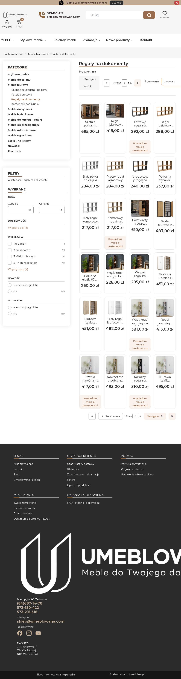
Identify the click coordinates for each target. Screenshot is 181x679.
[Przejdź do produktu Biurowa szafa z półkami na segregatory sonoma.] (90, 307)
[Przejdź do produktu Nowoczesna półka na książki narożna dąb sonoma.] (115, 365)
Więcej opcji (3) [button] (18, 227)
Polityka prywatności (133, 464)
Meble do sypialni (20, 109)
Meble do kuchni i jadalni (25, 119)
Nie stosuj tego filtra (25, 285)
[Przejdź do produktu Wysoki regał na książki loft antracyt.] (140, 261)
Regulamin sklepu (132, 469)
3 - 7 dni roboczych (25, 262)
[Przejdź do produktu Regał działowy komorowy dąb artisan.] (165, 111)
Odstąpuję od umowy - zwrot (31, 518)
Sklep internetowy (55, 674)
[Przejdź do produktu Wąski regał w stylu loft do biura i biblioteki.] (115, 262)
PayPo (71, 479)
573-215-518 (27, 612)
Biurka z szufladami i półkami (29, 89)
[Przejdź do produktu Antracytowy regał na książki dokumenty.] (140, 166)
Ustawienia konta (24, 508)
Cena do (44, 203)
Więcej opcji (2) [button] (18, 269)
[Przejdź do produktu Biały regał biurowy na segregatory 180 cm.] (115, 307)
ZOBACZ (116, 3)
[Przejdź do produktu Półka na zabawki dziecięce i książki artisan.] (165, 166)
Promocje (14, 151)
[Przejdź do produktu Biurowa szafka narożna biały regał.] (165, 365)
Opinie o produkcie (78, 485)
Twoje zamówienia (25, 502)
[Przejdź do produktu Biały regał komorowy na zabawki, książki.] (90, 207)
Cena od (13, 203)
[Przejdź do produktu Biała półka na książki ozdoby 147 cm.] (90, 166)
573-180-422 (28, 607)
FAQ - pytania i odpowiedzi (83, 502)
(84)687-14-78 (29, 603)
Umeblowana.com (13, 54)
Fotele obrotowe (21, 94)
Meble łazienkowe (20, 114)
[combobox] (112, 15)
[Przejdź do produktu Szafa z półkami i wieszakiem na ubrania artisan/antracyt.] (90, 111)
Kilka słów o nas (23, 464)
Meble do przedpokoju (23, 124)
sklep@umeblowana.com (40, 621)
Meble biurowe (37, 54)
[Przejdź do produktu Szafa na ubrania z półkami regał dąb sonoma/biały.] (165, 262)
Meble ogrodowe (20, 135)
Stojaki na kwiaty (19, 140)
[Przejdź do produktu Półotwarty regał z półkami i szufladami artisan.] (140, 208)
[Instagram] (29, 633)
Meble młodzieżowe (22, 130)
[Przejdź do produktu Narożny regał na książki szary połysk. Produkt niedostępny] (140, 365)
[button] (149, 15)
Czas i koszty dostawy (80, 464)
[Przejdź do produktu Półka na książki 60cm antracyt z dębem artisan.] (90, 263)
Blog (16, 474)
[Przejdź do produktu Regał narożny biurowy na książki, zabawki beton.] (165, 308)
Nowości (14, 146)
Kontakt (19, 469)
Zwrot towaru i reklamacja (83, 474)
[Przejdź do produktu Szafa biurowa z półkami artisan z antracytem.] (165, 209)
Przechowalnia (23, 513)
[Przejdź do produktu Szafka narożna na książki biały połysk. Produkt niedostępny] (90, 365)
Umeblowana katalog (27, 479)
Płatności (73, 469)
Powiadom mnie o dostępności (140, 147)
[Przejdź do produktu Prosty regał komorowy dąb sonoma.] (115, 166)
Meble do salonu (19, 79)
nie (15, 291)
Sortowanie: (152, 81)
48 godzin (20, 243)
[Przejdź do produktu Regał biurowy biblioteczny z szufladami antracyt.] (115, 111)
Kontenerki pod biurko (25, 104)
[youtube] (38, 633)
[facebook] (20, 633)
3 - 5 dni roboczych (25, 256)
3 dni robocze (22, 250)
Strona (117, 83)
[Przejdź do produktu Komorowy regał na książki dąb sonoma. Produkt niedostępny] (115, 207)
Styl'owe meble (18, 74)
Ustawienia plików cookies (137, 474)
